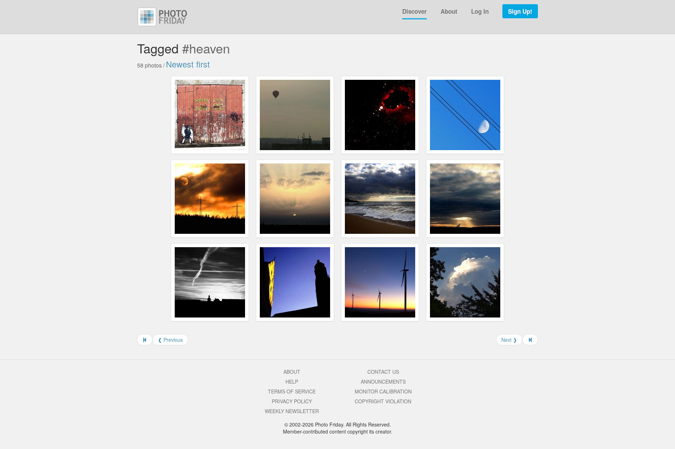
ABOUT (291, 371)
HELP (291, 381)
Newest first (188, 64)
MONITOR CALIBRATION (383, 391)
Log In (480, 11)
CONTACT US (383, 371)
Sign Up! (520, 11)
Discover (414, 11)
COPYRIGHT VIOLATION (383, 401)
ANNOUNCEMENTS (383, 381)
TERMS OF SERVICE (292, 391)
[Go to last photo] (530, 339)
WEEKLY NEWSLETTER (292, 411)
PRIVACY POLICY (292, 401)
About (449, 11)
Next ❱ (509, 339)
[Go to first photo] (145, 339)
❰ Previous (170, 339)
